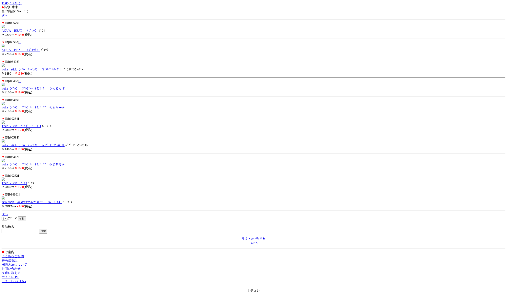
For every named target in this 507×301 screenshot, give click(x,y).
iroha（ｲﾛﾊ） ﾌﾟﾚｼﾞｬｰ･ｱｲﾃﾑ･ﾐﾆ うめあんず (33, 88)
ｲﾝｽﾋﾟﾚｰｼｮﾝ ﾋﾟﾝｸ (14, 183)
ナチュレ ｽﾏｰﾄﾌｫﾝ (14, 281)
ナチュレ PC (10, 277)
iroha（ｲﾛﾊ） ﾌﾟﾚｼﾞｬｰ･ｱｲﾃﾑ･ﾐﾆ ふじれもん (33, 164)
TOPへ (253, 242)
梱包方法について (14, 264)
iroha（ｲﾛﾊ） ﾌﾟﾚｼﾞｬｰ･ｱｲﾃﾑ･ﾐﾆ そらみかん (33, 107)
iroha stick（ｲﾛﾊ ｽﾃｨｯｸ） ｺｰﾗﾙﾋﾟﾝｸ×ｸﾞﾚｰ (32, 69)
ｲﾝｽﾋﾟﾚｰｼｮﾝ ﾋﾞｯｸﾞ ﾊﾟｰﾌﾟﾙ (21, 126)
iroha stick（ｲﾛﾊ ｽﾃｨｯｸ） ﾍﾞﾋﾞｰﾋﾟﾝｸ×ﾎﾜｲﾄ (33, 145)
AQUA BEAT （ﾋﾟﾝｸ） (20, 30)
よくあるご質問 (13, 256)
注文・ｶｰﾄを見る (253, 238)
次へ (5, 15)
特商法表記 (9, 260)
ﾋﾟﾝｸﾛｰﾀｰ (16, 3)
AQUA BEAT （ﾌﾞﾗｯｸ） (21, 50)
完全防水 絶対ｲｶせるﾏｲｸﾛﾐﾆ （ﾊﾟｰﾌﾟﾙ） (32, 202)
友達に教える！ (13, 272)
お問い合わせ (11, 268)
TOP (5, 3)
